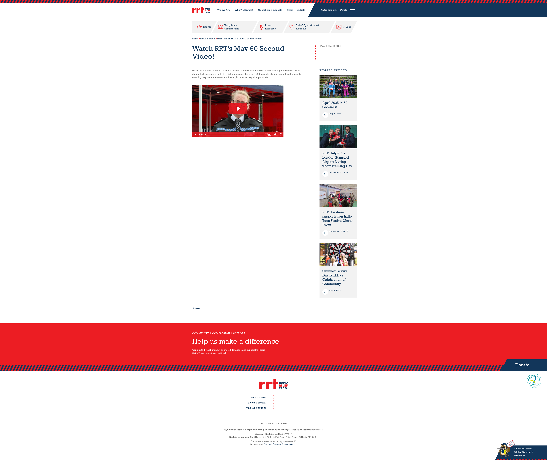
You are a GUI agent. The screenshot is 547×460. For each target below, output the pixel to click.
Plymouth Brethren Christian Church (280, 444)
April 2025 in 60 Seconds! (334, 105)
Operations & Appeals (270, 10)
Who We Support (244, 10)
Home (195, 38)
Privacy (272, 423)
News (290, 10)
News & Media (207, 38)
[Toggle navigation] (352, 10)
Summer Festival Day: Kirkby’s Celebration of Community (335, 277)
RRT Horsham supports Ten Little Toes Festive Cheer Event (337, 218)
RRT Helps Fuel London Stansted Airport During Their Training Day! (338, 159)
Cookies (282, 423)
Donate (343, 10)
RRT (219, 38)
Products (300, 10)
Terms (263, 423)
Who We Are (223, 10)
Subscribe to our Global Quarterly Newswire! (523, 452)
